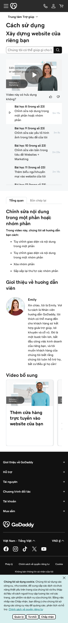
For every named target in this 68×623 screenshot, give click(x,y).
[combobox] (30, 50)
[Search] (58, 50)
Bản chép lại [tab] (38, 200)
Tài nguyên (10, 481)
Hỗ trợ (7, 471)
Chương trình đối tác (17, 491)
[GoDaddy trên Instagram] (15, 550)
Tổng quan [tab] (16, 200)
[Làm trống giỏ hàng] (61, 6)
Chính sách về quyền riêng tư (34, 564)
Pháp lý (9, 564)
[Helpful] (50, 97)
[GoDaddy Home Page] (18, 524)
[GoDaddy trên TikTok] (25, 550)
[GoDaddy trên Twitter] (34, 550)
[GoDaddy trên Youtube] (44, 550)
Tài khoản (9, 501)
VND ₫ (56, 540)
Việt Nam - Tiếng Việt (17, 540)
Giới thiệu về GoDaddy (18, 462)
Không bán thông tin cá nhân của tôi (34, 571)
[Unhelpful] (58, 97)
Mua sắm (9, 510)
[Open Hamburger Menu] (4, 6)
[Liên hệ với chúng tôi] (45, 6)
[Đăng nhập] (53, 6)
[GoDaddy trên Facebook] (6, 550)
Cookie (59, 564)
